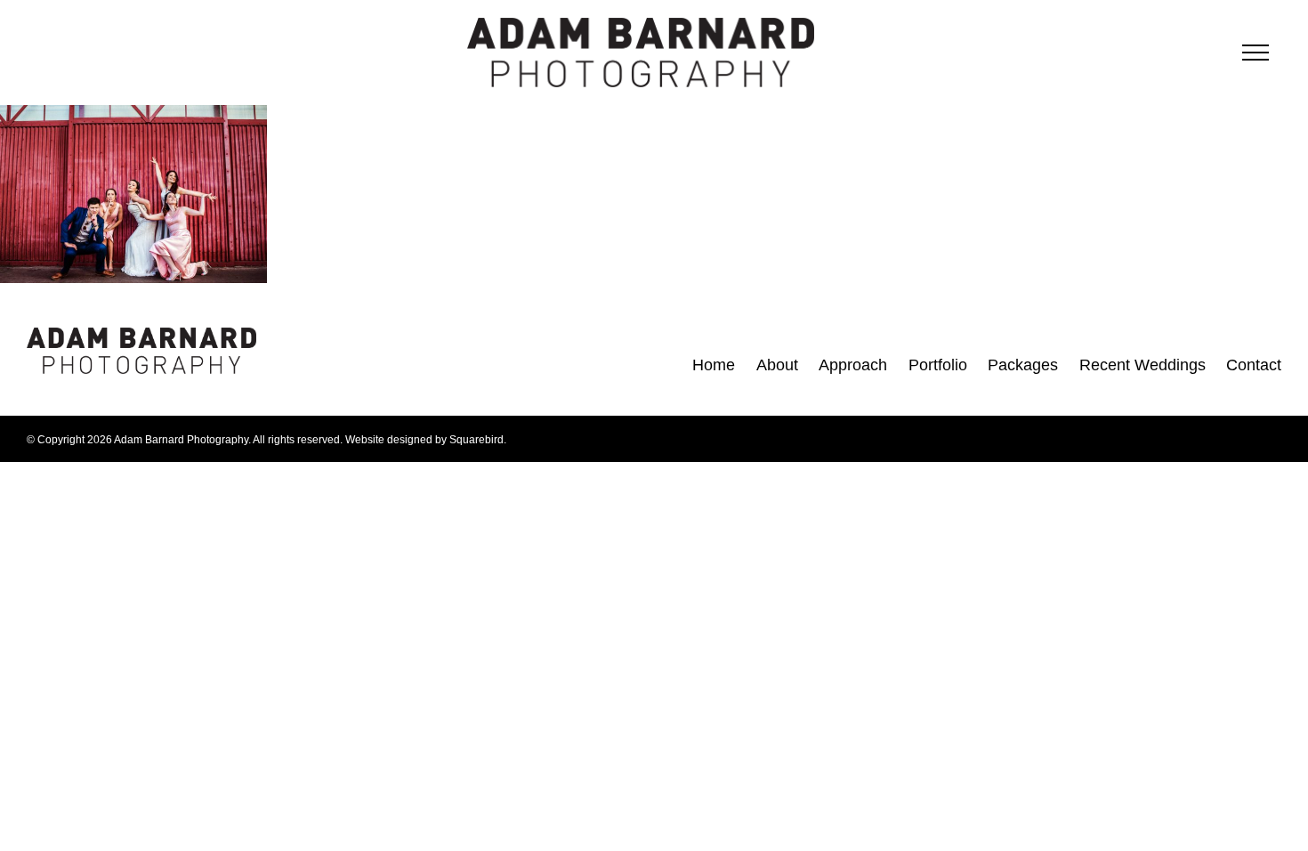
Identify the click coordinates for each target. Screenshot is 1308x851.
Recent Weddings (1142, 365)
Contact (1253, 365)
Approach (853, 365)
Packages (1023, 365)
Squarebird (476, 440)
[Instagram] (328, 363)
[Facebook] (293, 363)
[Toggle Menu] (1255, 53)
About (777, 365)
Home (713, 365)
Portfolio (937, 365)
